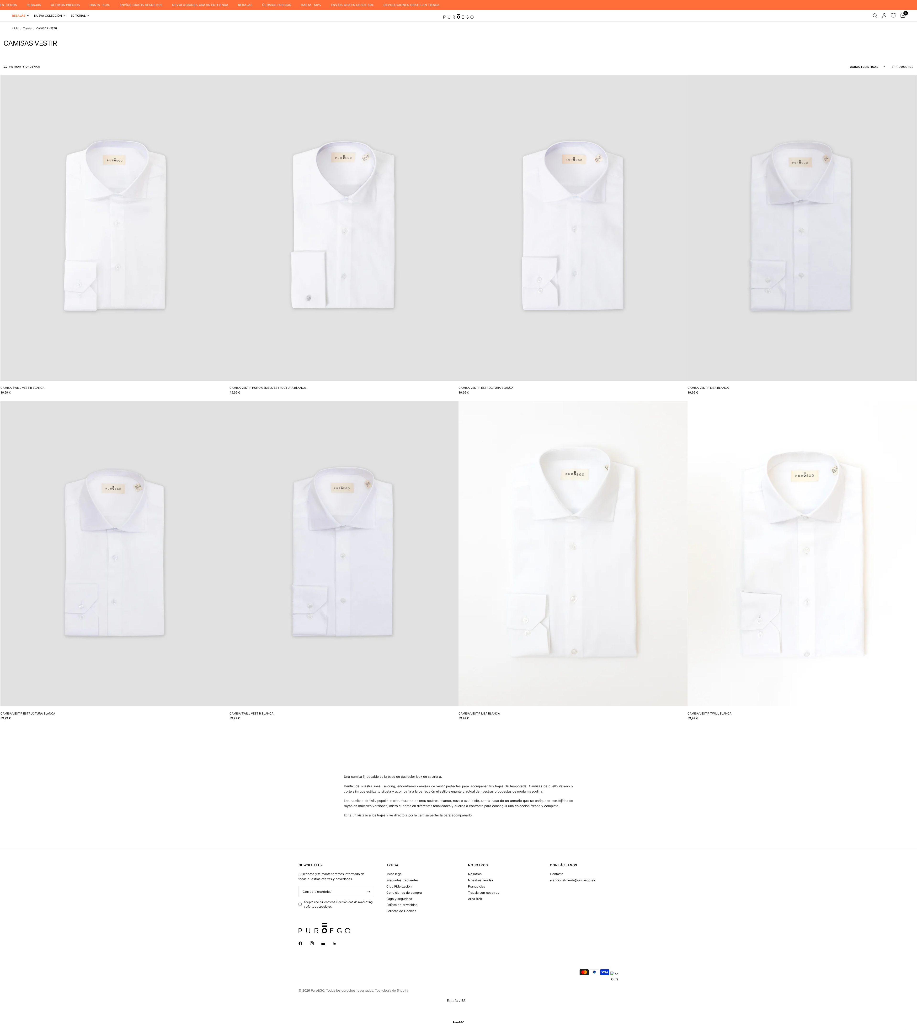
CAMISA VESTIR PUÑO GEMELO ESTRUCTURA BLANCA (267, 387)
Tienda (27, 28)
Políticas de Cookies (401, 911)
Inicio (15, 28)
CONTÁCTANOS (563, 865)
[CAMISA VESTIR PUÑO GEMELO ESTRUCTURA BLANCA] (343, 227)
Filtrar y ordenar (24, 66)
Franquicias (476, 886)
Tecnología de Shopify (391, 990)
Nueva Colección (48, 15)
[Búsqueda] (875, 15)
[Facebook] (304, 943)
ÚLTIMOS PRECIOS (46, 4)
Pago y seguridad (399, 899)
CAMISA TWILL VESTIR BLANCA (22, 387)
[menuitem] (22, 15)
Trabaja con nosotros (483, 892)
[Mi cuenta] (884, 15)
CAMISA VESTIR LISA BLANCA (708, 387)
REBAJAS (14, 4)
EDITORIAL (78, 15)
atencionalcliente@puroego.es (572, 880)
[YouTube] (326, 944)
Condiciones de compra (404, 892)
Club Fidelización (399, 886)
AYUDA (392, 865)
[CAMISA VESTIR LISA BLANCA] (802, 227)
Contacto (556, 874)
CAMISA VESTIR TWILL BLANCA (709, 713)
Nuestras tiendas (480, 880)
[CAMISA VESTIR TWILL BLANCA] (802, 553)
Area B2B (475, 899)
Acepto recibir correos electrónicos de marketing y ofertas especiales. (338, 904)
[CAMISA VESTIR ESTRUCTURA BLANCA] (573, 227)
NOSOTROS (478, 865)
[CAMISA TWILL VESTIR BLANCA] (114, 227)
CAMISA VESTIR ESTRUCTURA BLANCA (485, 387)
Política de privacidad (401, 905)
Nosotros (475, 874)
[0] (901, 15)
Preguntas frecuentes (402, 880)
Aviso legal (394, 874)
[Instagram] (315, 943)
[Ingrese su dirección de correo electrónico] (368, 891)
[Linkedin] (338, 943)
